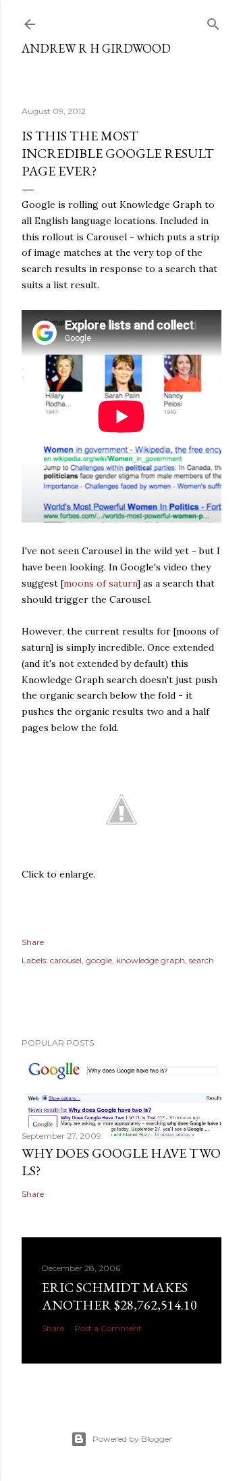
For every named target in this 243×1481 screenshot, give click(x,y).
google (99, 960)
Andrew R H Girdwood (96, 48)
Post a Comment (108, 1328)
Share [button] (33, 942)
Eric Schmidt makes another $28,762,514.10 (119, 1296)
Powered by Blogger (132, 1439)
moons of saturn (100, 583)
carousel (66, 960)
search (201, 960)
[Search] (213, 21)
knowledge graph (150, 960)
